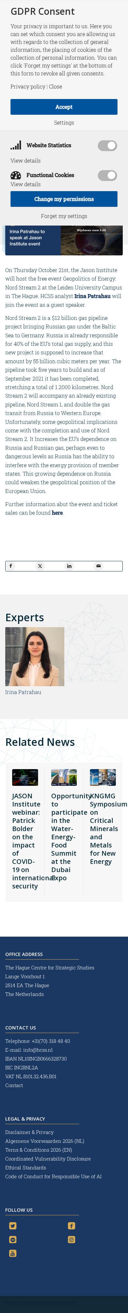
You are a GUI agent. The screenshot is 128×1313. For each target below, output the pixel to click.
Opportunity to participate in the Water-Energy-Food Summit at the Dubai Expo (71, 836)
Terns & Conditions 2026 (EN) (39, 1149)
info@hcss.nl (38, 1049)
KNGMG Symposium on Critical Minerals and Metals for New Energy (108, 828)
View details (26, 160)
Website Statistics (48, 145)
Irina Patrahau (92, 295)
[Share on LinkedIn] (69, 566)
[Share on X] (40, 566)
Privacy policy (28, 86)
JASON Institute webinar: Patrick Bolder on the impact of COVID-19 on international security (33, 840)
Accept (64, 106)
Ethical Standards (25, 1167)
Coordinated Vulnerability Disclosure (48, 1158)
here (57, 512)
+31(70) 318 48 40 (51, 1041)
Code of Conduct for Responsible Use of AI (53, 1176)
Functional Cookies (49, 174)
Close (55, 86)
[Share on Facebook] (10, 566)
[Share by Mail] (98, 566)
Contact (14, 1085)
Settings (64, 122)
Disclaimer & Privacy (29, 1132)
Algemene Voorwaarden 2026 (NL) (45, 1141)
